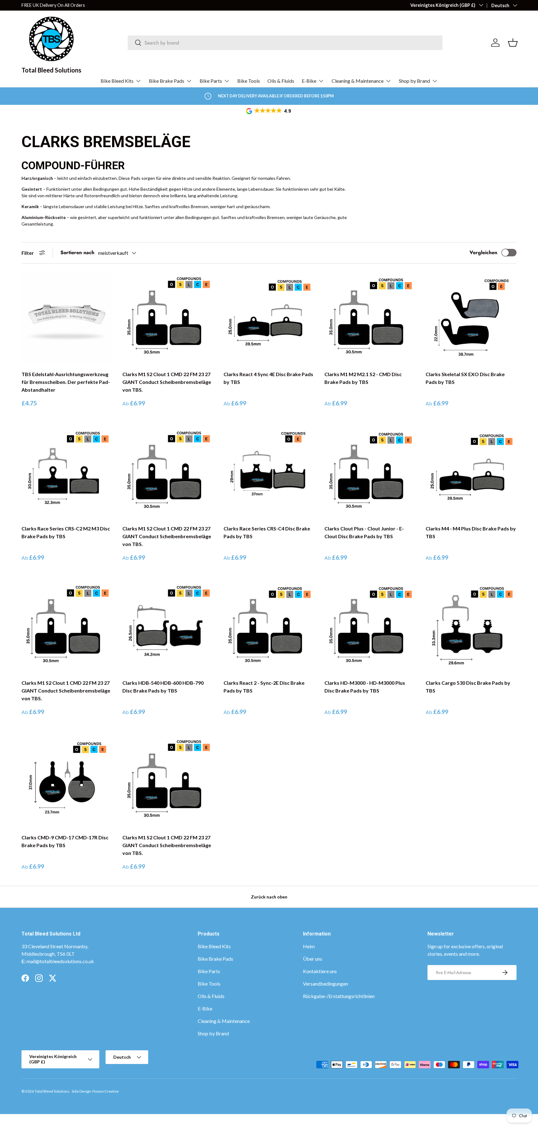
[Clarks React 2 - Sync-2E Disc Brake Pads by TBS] (269, 627)
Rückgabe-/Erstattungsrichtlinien (339, 996)
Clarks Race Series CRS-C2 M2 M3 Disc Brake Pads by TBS (65, 532)
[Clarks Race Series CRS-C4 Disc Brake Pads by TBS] (269, 473)
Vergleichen (483, 252)
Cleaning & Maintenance (358, 81)
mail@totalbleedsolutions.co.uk (60, 961)
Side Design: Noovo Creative (95, 1091)
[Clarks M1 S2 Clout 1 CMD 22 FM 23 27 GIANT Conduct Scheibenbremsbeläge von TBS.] (167, 318)
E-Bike (309, 81)
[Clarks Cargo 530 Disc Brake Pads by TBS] (471, 627)
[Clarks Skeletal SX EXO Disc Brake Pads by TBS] (471, 318)
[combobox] (285, 42)
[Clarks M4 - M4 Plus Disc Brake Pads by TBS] (471, 473)
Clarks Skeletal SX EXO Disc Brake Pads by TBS (465, 378)
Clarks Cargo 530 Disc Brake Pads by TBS (468, 686)
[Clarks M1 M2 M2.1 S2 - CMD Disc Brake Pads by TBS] (369, 318)
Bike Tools (248, 81)
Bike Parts (211, 81)
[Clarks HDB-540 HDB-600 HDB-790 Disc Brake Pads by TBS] (167, 627)
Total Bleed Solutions (52, 1091)
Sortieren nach (77, 252)
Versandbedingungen (325, 984)
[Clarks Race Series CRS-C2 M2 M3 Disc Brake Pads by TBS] (66, 473)
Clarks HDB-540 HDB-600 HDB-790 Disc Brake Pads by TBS (163, 686)
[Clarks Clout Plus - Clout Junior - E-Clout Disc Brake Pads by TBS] (369, 473)
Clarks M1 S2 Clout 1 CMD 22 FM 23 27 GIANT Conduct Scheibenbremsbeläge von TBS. (166, 382)
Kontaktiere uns (320, 971)
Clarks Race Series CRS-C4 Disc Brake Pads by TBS (267, 532)
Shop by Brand (414, 81)
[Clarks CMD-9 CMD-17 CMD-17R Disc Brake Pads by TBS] (66, 781)
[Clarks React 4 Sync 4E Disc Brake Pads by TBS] (269, 318)
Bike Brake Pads (166, 81)
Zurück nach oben (269, 896)
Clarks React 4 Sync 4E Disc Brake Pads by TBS (268, 378)
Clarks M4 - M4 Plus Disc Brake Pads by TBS (471, 532)
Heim (309, 946)
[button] (269, 111)
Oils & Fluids (280, 81)
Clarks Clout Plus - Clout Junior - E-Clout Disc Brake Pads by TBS (364, 532)
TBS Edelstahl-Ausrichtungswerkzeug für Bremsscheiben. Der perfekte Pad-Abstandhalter (65, 382)
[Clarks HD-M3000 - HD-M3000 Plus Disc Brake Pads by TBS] (369, 627)
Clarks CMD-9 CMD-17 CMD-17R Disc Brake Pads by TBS (64, 841)
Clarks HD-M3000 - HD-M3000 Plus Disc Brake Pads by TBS (364, 686)
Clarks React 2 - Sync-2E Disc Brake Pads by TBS (264, 686)
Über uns (312, 959)
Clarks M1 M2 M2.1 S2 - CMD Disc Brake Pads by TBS (363, 378)
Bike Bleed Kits (117, 81)
